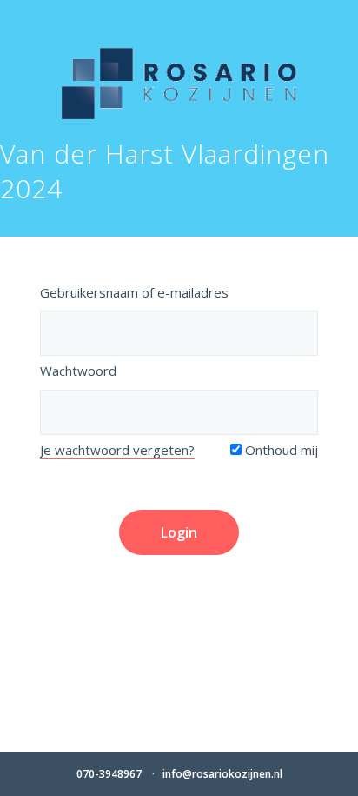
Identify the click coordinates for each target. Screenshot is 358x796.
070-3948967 (109, 773)
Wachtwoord (78, 370)
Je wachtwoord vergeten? (117, 449)
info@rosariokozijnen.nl (222, 773)
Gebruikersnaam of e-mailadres (134, 292)
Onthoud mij (280, 449)
